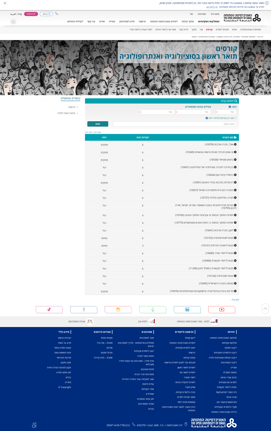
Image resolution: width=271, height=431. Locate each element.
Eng (20, 14)
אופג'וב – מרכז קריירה (103, 357)
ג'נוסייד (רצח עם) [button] (220, 175)
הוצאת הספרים (230, 372)
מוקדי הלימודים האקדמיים (226, 406)
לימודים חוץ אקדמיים (228, 382)
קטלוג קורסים (189, 357)
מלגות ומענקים (147, 369)
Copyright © (64, 387)
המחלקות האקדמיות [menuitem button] (208, 21)
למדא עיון (142, 321)
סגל (191, 14)
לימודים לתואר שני (187, 372)
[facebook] (83, 309)
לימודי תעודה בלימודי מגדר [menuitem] (140, 29)
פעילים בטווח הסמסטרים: (198, 106)
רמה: (234, 106)
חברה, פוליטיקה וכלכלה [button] (217, 197)
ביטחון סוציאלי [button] (222, 159)
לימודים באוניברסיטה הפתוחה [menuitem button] (164, 21)
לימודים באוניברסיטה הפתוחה (182, 342)
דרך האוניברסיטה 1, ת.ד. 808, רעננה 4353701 (159, 425)
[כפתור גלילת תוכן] (265, 308)
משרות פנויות (106, 337)
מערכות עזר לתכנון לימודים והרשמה (179, 362)
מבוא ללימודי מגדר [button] (219, 253)
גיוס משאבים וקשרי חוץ (227, 402)
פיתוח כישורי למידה (66, 113)
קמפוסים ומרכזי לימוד (186, 402)
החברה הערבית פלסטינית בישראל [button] (211, 190)
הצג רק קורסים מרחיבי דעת (221, 118)
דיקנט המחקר (230, 347)
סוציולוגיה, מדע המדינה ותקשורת (228, 36)
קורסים (194, 36)
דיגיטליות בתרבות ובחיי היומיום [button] (213, 182)
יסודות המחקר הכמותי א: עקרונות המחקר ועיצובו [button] (204, 215)
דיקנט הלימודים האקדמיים (225, 352)
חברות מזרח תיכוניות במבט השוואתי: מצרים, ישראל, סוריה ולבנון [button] (205, 206)
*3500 (109, 425)
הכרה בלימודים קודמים (185, 392)
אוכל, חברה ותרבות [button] (219, 144)
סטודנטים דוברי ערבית (144, 374)
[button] (56, 13)
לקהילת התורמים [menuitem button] (75, 21)
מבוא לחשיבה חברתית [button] (218, 245)
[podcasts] (152, 309)
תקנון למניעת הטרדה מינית (59, 367)
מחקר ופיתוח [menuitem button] (188, 21)
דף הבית (260, 36)
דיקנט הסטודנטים (229, 362)
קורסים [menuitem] (209, 29)
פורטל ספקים (106, 352)
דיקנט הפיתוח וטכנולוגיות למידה (223, 357)
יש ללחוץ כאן (212, 6)
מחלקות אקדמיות (229, 342)
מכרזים (109, 347)
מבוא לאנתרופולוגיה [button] (219, 238)
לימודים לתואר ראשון (186, 367)
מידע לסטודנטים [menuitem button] (127, 21)
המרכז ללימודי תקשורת (227, 387)
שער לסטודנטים (147, 337)
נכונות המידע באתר (62, 347)
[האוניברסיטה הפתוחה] (242, 18)
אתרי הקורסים (148, 388)
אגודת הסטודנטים (76, 321)
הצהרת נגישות (64, 337)
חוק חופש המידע (63, 372)
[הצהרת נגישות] (34, 424)
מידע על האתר (64, 342)
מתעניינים (215, 14)
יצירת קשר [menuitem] (183, 29)
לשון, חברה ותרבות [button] (219, 230)
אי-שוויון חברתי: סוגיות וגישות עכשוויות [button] (210, 152)
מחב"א (68, 382)
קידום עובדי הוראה (229, 377)
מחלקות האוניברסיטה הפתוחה (223, 337)
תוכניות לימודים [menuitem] (222, 29)
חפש (98, 123)
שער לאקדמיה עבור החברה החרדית (138, 379)
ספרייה (234, 367)
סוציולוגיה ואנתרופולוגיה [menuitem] (250, 29)
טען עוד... (234, 299)
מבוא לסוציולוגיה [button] (220, 276)
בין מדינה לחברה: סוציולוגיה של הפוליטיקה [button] (207, 167)
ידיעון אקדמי (190, 337)
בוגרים (151, 408)
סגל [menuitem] (201, 29)
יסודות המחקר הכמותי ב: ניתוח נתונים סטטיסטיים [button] (204, 222)
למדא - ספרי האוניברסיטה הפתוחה (193, 321)
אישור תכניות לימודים (186, 397)
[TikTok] (49, 309)
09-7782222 (123, 425)
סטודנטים (202, 14)
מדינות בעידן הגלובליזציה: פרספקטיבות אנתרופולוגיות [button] (202, 291)
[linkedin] (187, 309)
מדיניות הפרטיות (64, 357)
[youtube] (221, 309)
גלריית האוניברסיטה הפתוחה (224, 411)
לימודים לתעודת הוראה (185, 382)
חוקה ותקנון (66, 362)
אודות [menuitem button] (102, 21)
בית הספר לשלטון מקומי (226, 392)
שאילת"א (150, 393)
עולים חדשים (148, 383)
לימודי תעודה (189, 377)
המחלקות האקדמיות (248, 36)
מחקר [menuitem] (194, 29)
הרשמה (72, 107)
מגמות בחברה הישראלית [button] (216, 283)
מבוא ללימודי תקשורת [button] (218, 260)
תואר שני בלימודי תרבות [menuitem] (165, 29)
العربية (13, 14)
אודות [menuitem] (234, 29)
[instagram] (118, 309)
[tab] (162, 145)
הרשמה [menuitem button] (142, 21)
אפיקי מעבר (190, 387)
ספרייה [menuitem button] (112, 21)
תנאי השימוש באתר (62, 352)
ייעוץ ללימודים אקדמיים (185, 347)
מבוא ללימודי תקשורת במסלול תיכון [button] (211, 268)
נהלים (68, 377)
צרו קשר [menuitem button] (91, 21)
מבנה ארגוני (231, 397)
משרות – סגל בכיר (104, 342)
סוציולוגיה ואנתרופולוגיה (206, 36)
